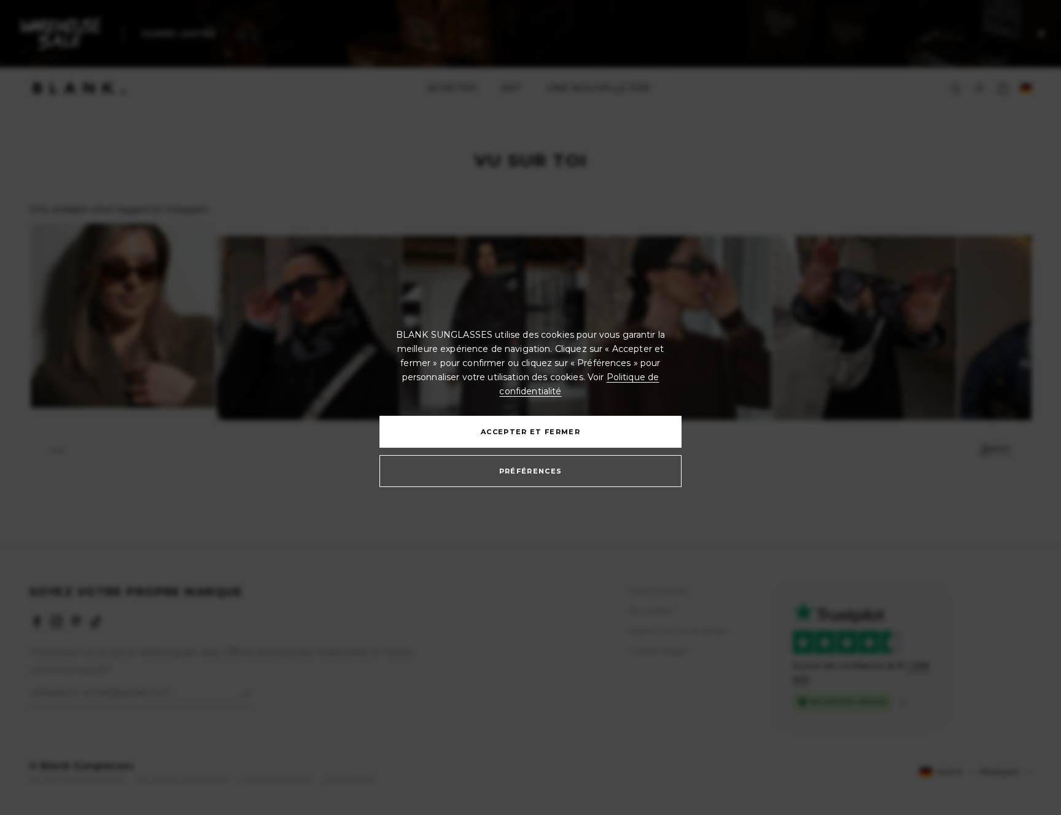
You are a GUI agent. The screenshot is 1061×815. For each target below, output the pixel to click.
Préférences (530, 471)
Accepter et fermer (530, 431)
